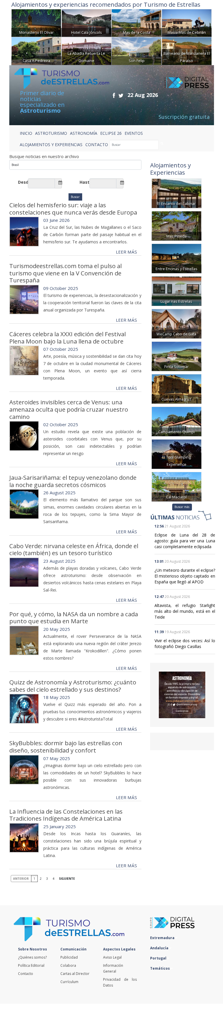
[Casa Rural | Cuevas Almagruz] (177, 388)
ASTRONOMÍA (83, 133)
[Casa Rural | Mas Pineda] (177, 225)
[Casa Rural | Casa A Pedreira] (36, 50)
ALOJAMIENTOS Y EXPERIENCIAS (51, 144)
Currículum (69, 981)
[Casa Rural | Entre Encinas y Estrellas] (177, 258)
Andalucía (159, 948)
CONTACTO (96, 144)
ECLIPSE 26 (111, 133)
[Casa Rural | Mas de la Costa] (136, 22)
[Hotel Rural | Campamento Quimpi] (177, 421)
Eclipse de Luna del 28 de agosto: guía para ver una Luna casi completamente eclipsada (184, 540)
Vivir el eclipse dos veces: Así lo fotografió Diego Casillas (184, 643)
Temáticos (160, 968)
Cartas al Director (74, 973)
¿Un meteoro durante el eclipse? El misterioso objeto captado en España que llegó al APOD (184, 576)
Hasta (84, 182)
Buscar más (182, 507)
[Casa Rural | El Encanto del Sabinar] (177, 192)
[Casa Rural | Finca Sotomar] (177, 355)
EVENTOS (134, 133)
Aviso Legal (112, 957)
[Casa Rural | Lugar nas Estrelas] (177, 290)
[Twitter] (120, 95)
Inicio (26, 133)
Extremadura (162, 937)
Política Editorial (31, 965)
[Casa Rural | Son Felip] (136, 50)
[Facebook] (114, 95)
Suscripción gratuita (184, 116)
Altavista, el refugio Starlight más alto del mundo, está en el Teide (184, 611)
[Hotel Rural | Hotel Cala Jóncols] (87, 22)
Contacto (25, 973)
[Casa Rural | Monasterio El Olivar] (36, 22)
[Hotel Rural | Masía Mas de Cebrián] (187, 22)
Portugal (158, 958)
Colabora (68, 965)
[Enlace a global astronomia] (182, 695)
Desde (23, 182)
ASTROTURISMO (51, 133)
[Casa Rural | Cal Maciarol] (177, 486)
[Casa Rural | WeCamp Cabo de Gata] (177, 323)
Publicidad (69, 957)
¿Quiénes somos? (32, 957)
